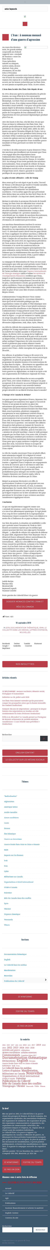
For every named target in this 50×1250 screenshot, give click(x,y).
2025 (27, 1048)
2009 (16, 1045)
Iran (41, 628)
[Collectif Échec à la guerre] (25, 16)
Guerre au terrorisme (13, 839)
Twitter (17, 643)
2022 (9, 1047)
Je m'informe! (11, 1162)
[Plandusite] (46, 1240)
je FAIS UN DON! (25, 1026)
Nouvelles (25, 632)
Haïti (6, 850)
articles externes (29, 1052)
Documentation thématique (24, 628)
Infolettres (6, 1066)
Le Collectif (9, 1193)
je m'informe (25, 997)
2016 (29, 1045)
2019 (8, 628)
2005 (8, 1045)
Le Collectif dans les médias (15, 965)
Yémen (7, 925)
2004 (4, 1045)
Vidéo (36, 1086)
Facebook (6, 643)
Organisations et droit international (18, 882)
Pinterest (38, 643)
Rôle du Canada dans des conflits (17, 898)
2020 (44, 1045)
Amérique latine (11, 807)
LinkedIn (17, 646)
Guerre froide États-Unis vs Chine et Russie (22, 844)
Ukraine (7, 909)
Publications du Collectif (14, 981)
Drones (7, 828)
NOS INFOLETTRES (25, 664)
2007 (12, 1045)
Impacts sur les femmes (13, 855)
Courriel (28, 646)
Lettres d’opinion (38, 630)
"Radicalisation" (10, 796)
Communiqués (11, 1055)
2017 (33, 1045)
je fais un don (11, 1169)
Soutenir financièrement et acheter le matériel (24, 1208)
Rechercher (7, 735)
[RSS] (42, 1240)
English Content (11, 1213)
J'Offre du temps (32, 1162)
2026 (32, 1048)
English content (25, 753)
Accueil (8, 1188)
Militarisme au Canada (13, 877)
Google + (5, 646)
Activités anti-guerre (11, 1050)
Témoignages (9, 1086)
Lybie (6, 871)
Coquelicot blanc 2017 (28, 1055)
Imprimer (6, 648)
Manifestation (9, 970)
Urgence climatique (12, 914)
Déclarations (9, 1061)
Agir (7, 1198)
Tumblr (27, 643)
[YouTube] (38, 1240)
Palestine (8, 893)
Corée (6, 823)
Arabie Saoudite (10, 812)
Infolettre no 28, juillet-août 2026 (15, 697)
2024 (21, 1047)
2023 (15, 1047)
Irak (5, 861)
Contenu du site (11, 1218)
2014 (20, 1045)
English (7, 960)
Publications (10, 1203)
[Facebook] (34, 1240)
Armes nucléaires (11, 818)
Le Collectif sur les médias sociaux (25, 760)
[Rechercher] (44, 738)
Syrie (6, 903)
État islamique (10, 834)
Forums (32, 1061)
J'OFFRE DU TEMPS (25, 1011)
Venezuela (8, 920)
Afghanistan (9, 802)
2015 (25, 1045)
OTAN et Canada (10, 887)
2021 (4, 1048)
